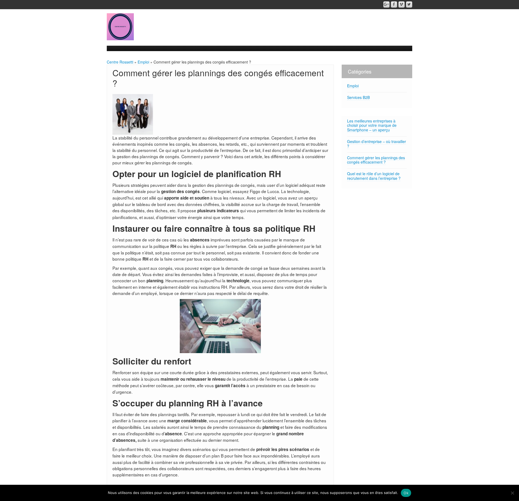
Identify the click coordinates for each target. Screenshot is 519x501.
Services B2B (358, 97)
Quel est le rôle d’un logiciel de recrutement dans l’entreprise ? (374, 176)
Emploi (143, 62)
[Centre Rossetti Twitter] (409, 4)
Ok (406, 493)
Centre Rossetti (120, 62)
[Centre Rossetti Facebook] (394, 4)
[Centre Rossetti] (120, 26)
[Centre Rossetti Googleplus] (386, 4)
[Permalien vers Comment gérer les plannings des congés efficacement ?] (132, 113)
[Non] (512, 493)
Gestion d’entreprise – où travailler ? (376, 144)
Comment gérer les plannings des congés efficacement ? (376, 160)
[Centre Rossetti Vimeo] (401, 4)
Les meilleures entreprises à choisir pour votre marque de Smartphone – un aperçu (372, 125)
